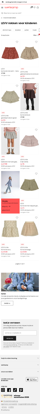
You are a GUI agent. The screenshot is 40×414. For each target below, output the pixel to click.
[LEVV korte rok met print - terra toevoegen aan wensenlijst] (17, 42)
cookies (11, 407)
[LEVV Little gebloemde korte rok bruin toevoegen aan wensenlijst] (36, 42)
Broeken (18, 30)
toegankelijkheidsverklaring (27, 404)
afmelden (6, 346)
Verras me (9, 338)
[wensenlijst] (35, 7)
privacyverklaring (12, 345)
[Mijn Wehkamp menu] (31, 7)
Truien (35, 30)
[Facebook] (9, 390)
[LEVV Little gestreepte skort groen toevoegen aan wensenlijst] (17, 86)
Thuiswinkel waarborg (10, 401)
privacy (4, 407)
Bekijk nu (7, 303)
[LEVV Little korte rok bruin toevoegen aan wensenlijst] (36, 86)
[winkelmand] (38, 7)
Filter (36, 35)
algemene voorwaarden (9, 404)
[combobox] (20, 13)
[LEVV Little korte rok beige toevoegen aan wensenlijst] (36, 217)
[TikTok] (15, 390)
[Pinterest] (21, 390)
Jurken (27, 30)
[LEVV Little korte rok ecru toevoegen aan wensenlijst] (17, 217)
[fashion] (20, 282)
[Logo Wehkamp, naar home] (10, 7)
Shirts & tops (7, 30)
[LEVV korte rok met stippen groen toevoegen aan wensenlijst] (36, 173)
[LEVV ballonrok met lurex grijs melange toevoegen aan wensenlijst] (17, 130)
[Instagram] (3, 390)
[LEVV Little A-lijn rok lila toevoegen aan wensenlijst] (36, 130)
